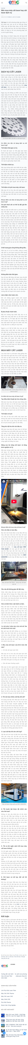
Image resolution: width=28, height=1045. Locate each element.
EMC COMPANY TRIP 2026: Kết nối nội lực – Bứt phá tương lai (16, 1025)
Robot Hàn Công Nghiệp (8, 1005)
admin (18, 17)
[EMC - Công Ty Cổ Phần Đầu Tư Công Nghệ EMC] (14, 2)
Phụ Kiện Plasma (6, 1002)
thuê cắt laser (17, 956)
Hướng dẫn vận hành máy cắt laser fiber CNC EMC (7, 976)
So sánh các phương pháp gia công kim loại (21, 976)
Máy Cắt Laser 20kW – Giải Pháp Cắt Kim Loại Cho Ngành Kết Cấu (15, 1015)
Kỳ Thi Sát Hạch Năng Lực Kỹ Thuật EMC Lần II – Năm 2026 (16, 1030)
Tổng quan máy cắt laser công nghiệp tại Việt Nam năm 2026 (15, 1020)
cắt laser (3, 956)
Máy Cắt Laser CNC (7, 996)
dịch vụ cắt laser (9, 956)
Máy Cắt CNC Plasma (7, 993)
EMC (18, 904)
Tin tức (3, 8)
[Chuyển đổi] (26, 990)
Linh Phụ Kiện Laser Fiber (8, 990)
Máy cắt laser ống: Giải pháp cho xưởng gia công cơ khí (15, 1035)
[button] (2, 3)
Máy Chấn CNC (5, 999)
